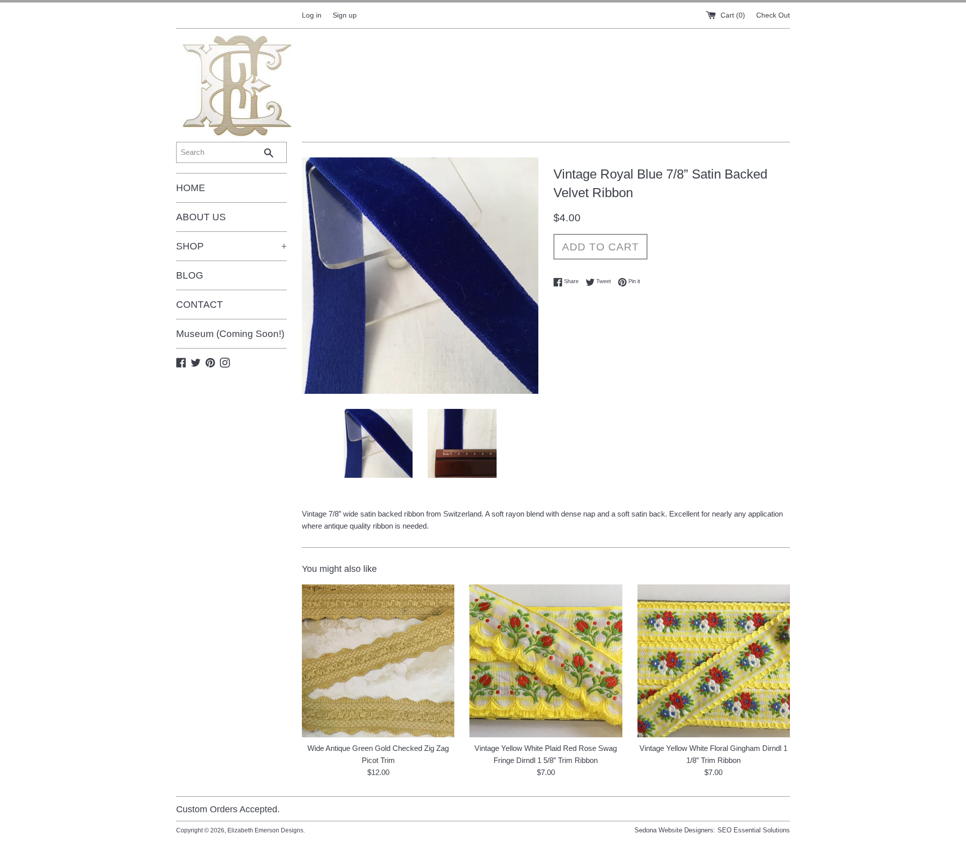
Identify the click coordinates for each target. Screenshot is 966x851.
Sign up (345, 15)
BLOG (189, 275)
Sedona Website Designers (673, 830)
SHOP (231, 246)
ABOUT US (201, 217)
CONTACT (199, 304)
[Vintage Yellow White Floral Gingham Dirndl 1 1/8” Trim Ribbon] (713, 660)
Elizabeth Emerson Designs (265, 830)
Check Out (773, 15)
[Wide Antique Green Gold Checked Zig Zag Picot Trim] (378, 660)
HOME (190, 188)
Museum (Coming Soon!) (230, 333)
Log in (311, 15)
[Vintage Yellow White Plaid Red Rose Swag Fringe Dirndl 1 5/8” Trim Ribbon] (545, 660)
